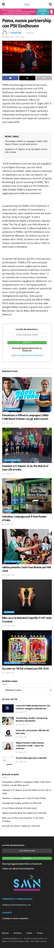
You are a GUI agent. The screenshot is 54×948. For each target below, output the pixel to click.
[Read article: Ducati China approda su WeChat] (8, 761)
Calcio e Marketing (12, 460)
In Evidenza (9, 612)
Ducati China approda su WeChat (31, 758)
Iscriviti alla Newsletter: (27, 329)
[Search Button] (50, 4)
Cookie (29, 933)
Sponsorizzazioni (12, 409)
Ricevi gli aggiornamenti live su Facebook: (27, 349)
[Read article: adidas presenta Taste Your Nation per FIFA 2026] (27, 546)
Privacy (40, 933)
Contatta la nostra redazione (15, 918)
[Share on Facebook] (10, 78)
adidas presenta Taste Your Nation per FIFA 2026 (24, 813)
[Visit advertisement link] (27, 12)
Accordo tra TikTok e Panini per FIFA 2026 (25, 668)
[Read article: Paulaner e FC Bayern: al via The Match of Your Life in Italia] (27, 445)
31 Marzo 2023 (22, 752)
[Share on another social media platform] (44, 78)
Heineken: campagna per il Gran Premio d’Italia (24, 798)
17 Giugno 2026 (8, 673)
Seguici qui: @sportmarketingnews (27, 355)
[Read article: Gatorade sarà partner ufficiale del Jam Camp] (8, 733)
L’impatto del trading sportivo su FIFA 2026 (21, 803)
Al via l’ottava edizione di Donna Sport (19, 808)
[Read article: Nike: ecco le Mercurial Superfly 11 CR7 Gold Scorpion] (27, 597)
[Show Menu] (3, 4)
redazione (16, 33)
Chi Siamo (17, 933)
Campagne (8, 511)
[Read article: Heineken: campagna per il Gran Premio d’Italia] (27, 496)
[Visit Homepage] (27, 4)
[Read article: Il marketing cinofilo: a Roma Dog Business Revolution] (8, 721)
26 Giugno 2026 (8, 575)
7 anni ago (29, 33)
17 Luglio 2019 (22, 712)
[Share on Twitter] (27, 78)
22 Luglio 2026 (8, 423)
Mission (5, 933)
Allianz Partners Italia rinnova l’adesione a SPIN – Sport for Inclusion (30, 746)
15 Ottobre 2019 (22, 725)
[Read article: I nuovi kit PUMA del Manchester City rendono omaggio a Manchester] (8, 708)
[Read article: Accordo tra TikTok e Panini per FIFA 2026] (27, 648)
